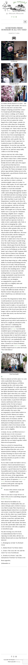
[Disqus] (14, 589)
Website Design (19, 659)
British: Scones (6, 499)
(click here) (17, 345)
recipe (14, 329)
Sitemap (18, 661)
